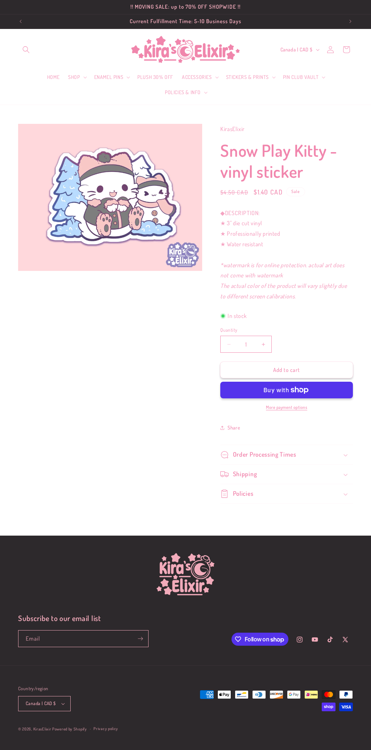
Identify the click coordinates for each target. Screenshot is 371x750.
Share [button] (234, 427)
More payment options (286, 407)
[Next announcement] (350, 21)
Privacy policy (105, 728)
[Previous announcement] (21, 21)
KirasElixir (42, 729)
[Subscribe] (140, 638)
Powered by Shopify (69, 729)
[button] (26, 50)
